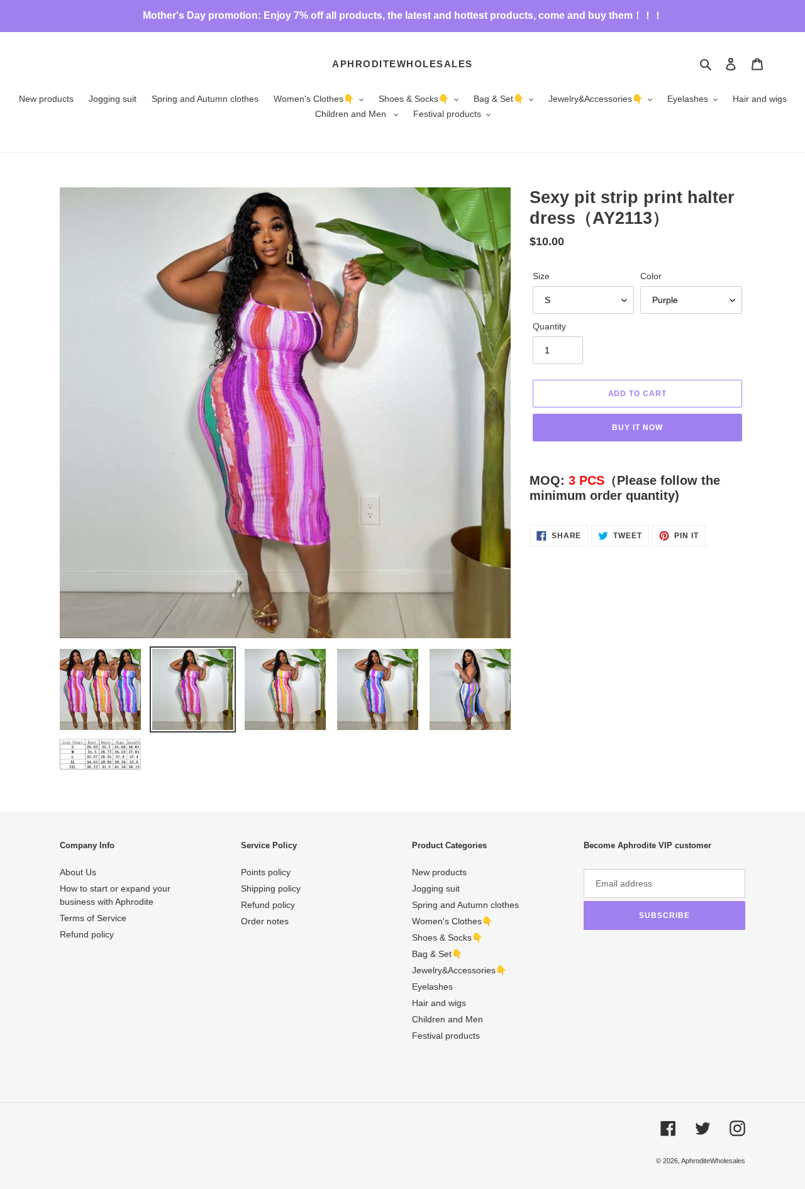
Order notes (265, 921)
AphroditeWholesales (402, 63)
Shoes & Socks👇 (447, 937)
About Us (78, 872)
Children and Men (447, 1019)
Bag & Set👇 (437, 954)
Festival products (446, 1036)
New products (439, 872)
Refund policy (87, 934)
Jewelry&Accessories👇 (459, 970)
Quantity (549, 326)
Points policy (266, 872)
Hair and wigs (439, 1003)
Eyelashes (432, 987)
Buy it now (637, 427)
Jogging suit (436, 888)
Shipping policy (271, 888)
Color (651, 276)
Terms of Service (93, 918)
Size (541, 276)
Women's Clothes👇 (452, 921)
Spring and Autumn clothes (465, 905)
